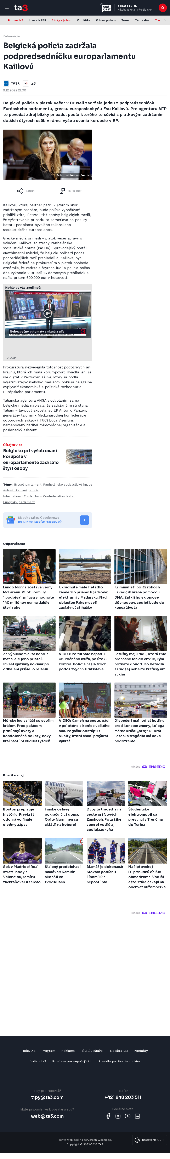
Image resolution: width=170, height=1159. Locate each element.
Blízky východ (62, 20)
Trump (160, 20)
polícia (34, 490)
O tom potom (106, 20)
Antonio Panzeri (15, 490)
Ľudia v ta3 (38, 1061)
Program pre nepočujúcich (72, 1061)
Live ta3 (17, 20)
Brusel (19, 484)
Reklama (68, 1051)
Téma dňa (142, 20)
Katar (70, 496)
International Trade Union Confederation (34, 496)
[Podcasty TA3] (105, 7)
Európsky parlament (19, 502)
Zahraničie (11, 36)
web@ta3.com (47, 1116)
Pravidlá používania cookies (119, 1061)
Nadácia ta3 (119, 1051)
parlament (33, 484)
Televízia (28, 1051)
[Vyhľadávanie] (163, 8)
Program (48, 1051)
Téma (125, 20)
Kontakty (141, 1051)
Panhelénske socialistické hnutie (67, 484)
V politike (84, 20)
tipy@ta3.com (47, 1097)
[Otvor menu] (7, 8)
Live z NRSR (37, 20)
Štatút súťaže (92, 1051)
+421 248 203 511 (122, 1097)
